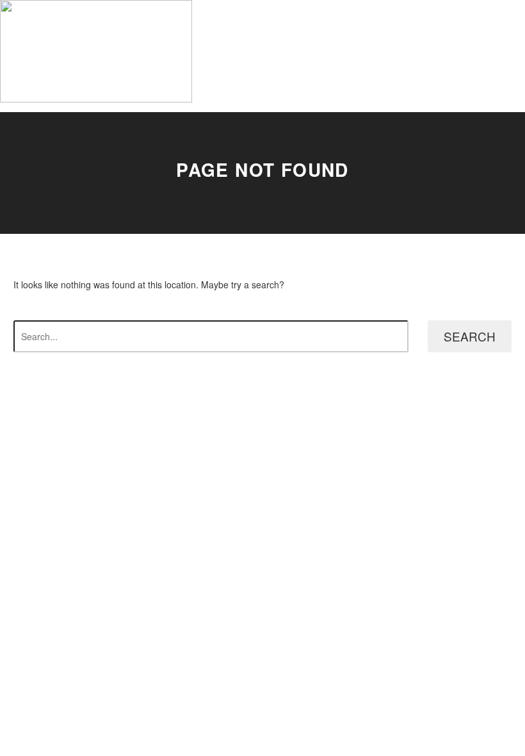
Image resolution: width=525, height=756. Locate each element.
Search (470, 336)
